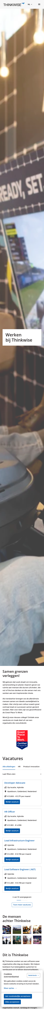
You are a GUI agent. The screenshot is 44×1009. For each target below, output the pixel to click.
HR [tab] (19, 767)
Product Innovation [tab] (31, 767)
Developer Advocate (14, 783)
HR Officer (9, 811)
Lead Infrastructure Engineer (19, 840)
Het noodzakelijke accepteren (18, 996)
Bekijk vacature (12, 802)
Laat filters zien (9, 774)
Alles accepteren (12, 1002)
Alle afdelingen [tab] (9, 767)
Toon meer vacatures (22, 905)
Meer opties (9, 988)
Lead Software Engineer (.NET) (20, 869)
